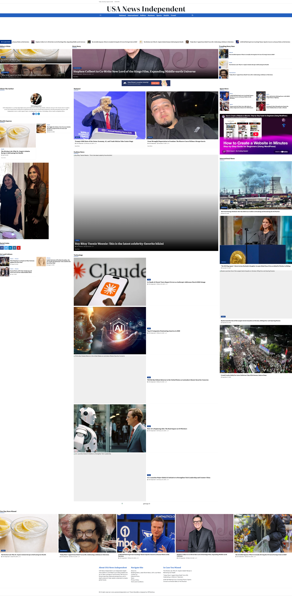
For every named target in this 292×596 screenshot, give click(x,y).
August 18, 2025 (14, 264)
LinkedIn (39, 114)
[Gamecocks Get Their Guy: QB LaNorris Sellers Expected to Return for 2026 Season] (224, 106)
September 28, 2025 (226, 322)
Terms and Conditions (137, 581)
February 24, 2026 (90, 143)
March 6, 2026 (51, 131)
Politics (143, 15)
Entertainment (5, 72)
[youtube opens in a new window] (19, 248)
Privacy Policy (135, 580)
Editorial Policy (135, 576)
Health (166, 15)
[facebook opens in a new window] (2, 248)
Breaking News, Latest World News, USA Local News (146, 572)
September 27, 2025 (226, 377)
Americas (224, 261)
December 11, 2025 (162, 143)
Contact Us (134, 574)
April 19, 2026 (15, 61)
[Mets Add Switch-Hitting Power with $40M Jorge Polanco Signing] (261, 96)
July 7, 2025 (14, 274)
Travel (173, 15)
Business (151, 15)
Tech (149, 279)
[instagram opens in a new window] (14, 248)
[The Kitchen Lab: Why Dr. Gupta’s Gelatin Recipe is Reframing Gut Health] (18, 135)
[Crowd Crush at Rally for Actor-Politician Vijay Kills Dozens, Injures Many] (256, 349)
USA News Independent (146, 8)
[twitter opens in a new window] (6, 248)
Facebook (33, 114)
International (133, 15)
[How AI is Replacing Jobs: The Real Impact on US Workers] (110, 428)
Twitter (36, 114)
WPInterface (151, 592)
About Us (133, 571)
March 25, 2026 (87, 74)
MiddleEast (224, 207)
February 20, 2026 (162, 479)
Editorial (231, 72)
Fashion (12, 258)
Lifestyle (16, 258)
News (132, 578)
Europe (223, 316)
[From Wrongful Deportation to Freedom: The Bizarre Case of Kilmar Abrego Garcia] (182, 115)
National (122, 15)
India (223, 371)
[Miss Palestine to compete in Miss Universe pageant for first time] (4, 261)
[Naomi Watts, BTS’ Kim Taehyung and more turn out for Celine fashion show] (4, 271)
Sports (159, 15)
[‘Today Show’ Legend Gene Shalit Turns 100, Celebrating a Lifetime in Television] (87, 533)
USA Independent (6, 61)
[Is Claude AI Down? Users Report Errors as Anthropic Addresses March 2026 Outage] (110, 282)
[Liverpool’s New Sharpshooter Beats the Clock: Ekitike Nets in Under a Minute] (261, 106)
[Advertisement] (146, 28)
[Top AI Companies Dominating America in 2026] (110, 331)
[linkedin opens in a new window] (10, 248)
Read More (78, 76)
